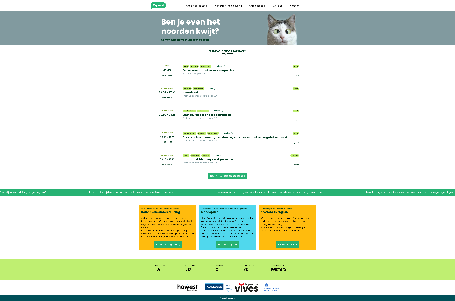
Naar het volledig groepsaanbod (227, 175)
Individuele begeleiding (168, 244)
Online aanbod (257, 5)
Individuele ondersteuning (228, 5)
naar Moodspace (227, 244)
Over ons (277, 5)
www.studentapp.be (285, 221)
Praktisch (294, 5)
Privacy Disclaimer (227, 298)
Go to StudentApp (287, 244)
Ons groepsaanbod (196, 5)
